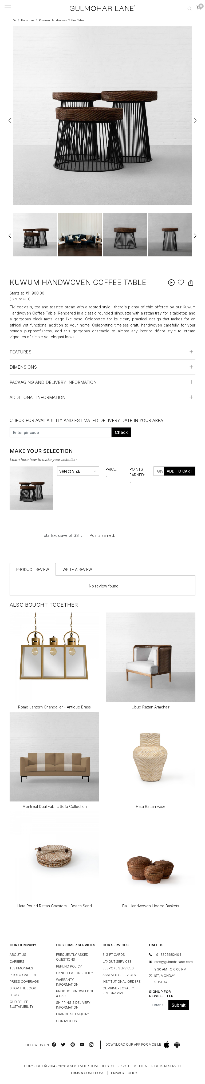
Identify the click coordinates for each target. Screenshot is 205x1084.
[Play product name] (171, 282)
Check (121, 432)
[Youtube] (82, 1044)
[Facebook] (54, 1044)
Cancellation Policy (74, 973)
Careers (17, 962)
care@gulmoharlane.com (173, 962)
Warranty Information (67, 982)
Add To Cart (179, 471)
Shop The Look (23, 988)
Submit (179, 1005)
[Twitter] (63, 1044)
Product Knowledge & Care (75, 993)
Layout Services (117, 962)
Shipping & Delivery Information (73, 1005)
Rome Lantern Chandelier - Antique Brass (54, 707)
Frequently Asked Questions (72, 957)
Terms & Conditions (86, 1073)
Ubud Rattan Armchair (150, 707)
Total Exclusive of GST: (62, 535)
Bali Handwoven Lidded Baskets (150, 906)
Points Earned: (137, 472)
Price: (111, 469)
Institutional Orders (121, 982)
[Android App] (177, 1045)
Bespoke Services (118, 968)
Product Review (32, 569)
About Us (18, 955)
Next (195, 118)
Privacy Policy (124, 1073)
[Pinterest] (72, 1044)
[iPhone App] (166, 1045)
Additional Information (37, 397)
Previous (10, 118)
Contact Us (66, 1021)
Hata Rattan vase (150, 806)
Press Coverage (24, 982)
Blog (14, 995)
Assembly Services (119, 975)
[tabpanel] (35, 234)
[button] (189, 8)
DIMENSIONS (23, 367)
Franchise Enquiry (72, 1014)
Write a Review (77, 569)
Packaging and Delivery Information (53, 382)
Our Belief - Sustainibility (22, 1004)
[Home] (102, 8)
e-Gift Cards (113, 955)
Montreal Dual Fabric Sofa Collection (54, 806)
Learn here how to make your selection (43, 459)
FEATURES (20, 351)
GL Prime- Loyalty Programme (118, 990)
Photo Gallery (23, 975)
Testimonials (21, 968)
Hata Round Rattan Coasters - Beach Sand (54, 906)
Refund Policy (69, 966)
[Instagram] (91, 1044)
